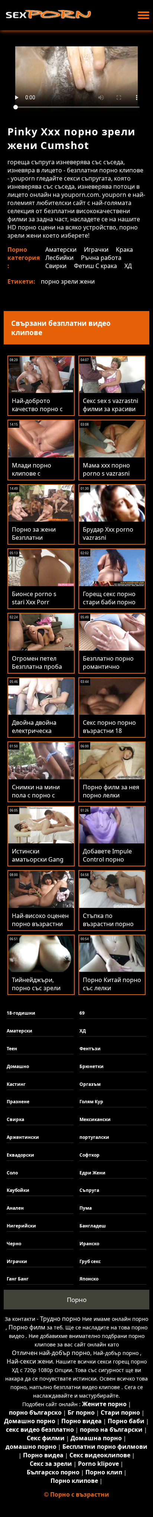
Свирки (55, 266)
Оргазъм (90, 1084)
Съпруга (89, 1190)
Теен (12, 1048)
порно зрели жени (68, 281)
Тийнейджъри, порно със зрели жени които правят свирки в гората (40, 992)
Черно (14, 1243)
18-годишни (21, 1013)
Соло (12, 1173)
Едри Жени (92, 1173)
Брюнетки (91, 1066)
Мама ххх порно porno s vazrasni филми (106, 473)
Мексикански (95, 1119)
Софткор (89, 1155)
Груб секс (90, 1261)
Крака (124, 249)
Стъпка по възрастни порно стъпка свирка (108, 924)
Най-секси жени (30, 1361)
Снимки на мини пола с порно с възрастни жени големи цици (36, 799)
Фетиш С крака (95, 266)
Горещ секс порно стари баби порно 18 (109, 602)
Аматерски (60, 249)
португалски (94, 1137)
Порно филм (27, 1327)
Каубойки (18, 1190)
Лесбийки (59, 258)
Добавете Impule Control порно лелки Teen (107, 859)
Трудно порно (60, 1319)
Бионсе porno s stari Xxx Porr (34, 598)
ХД (128, 266)
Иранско (89, 1243)
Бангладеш (92, 1226)
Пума (85, 1208)
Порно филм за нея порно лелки (111, 791)
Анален (15, 1208)
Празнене (18, 1101)
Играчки (96, 249)
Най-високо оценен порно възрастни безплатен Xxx (40, 924)
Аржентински (23, 1137)
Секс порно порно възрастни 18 (109, 726)
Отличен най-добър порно (51, 1353)
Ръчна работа (101, 258)
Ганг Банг (18, 1279)
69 (82, 1013)
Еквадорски (20, 1155)
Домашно (18, 1066)
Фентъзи (90, 1048)
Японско (88, 1279)
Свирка (15, 1119)
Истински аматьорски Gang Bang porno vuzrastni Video (38, 863)
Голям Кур (91, 1101)
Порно (77, 1299)
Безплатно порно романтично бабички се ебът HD (112, 666)
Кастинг (16, 1084)
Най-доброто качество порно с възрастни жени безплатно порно (37, 413)
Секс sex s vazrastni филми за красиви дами (110, 409)
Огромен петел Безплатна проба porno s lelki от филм (37, 670)
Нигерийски (21, 1226)
